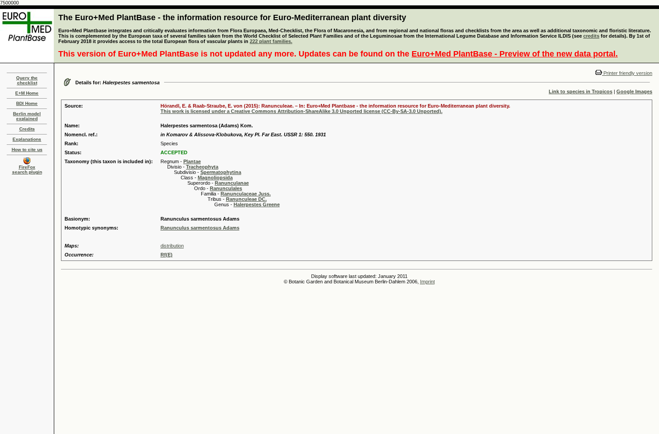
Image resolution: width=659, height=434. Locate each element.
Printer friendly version (627, 73)
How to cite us (27, 149)
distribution (172, 245)
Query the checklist (27, 80)
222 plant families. (271, 41)
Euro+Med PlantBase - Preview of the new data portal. (515, 53)
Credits (27, 128)
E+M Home (27, 93)
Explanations (27, 139)
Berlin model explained (27, 116)
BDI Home (27, 103)
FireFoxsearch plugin (27, 169)
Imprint (427, 281)
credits (591, 36)
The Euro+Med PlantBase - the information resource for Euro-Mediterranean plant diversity (232, 17)
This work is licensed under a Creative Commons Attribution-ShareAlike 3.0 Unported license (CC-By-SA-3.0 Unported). (301, 111)
